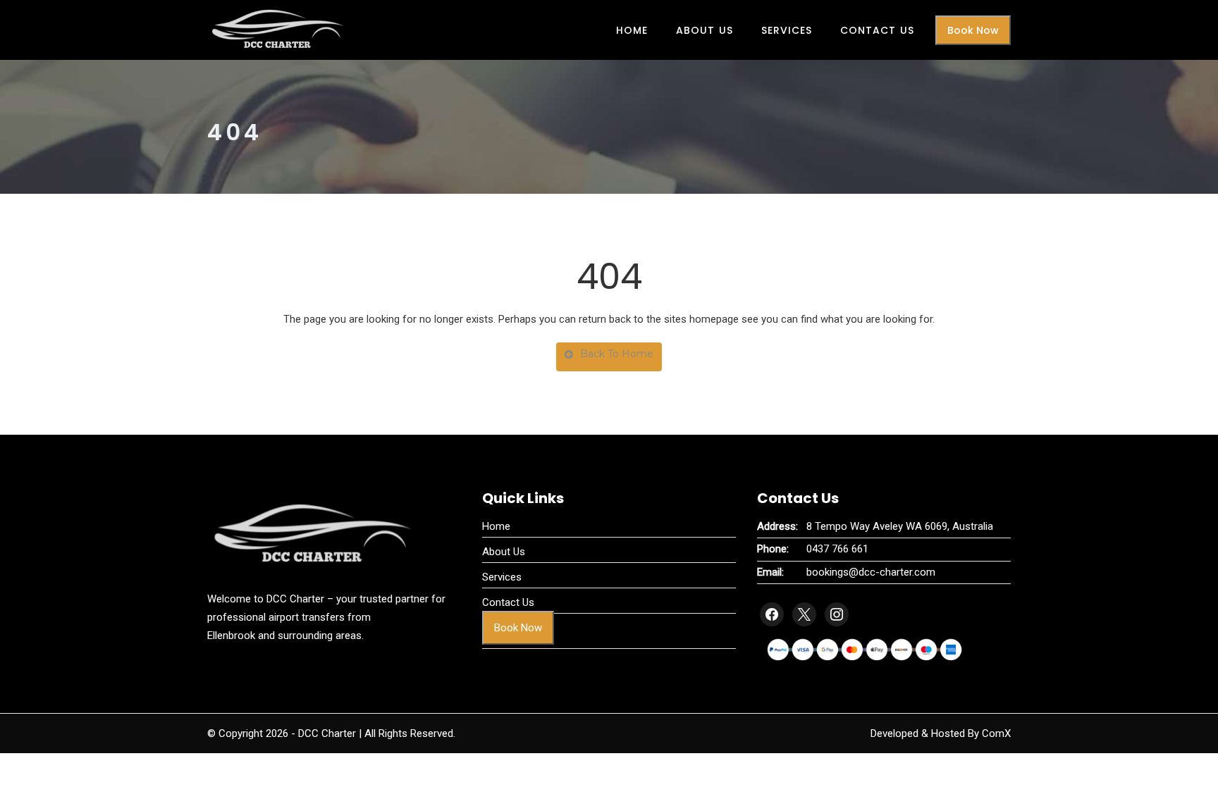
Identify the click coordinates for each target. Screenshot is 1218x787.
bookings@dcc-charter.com (870, 572)
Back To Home (616, 353)
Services (786, 30)
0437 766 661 (837, 549)
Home (632, 30)
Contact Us (877, 30)
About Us (704, 30)
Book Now (973, 30)
